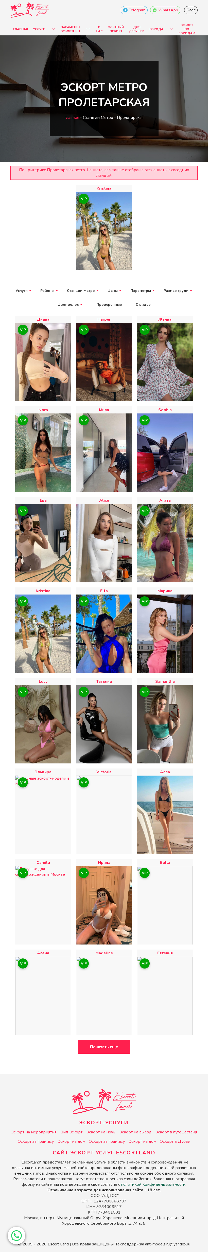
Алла (165, 772)
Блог (190, 10)
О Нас (99, 29)
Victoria (104, 772)
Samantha (165, 681)
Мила (104, 410)
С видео (143, 304)
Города (156, 29)
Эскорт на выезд (135, 1132)
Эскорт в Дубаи (175, 1141)
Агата (165, 500)
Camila (43, 862)
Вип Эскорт (71, 1132)
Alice (104, 500)
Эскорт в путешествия (176, 1132)
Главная (20, 29)
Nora (43, 410)
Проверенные (109, 304)
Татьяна (104, 681)
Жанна (164, 319)
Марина (165, 591)
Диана (43, 319)
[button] (16, 1235)
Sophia (165, 410)
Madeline (104, 953)
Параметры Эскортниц (70, 29)
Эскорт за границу (36, 1141)
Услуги (39, 29)
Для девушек (136, 29)
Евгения (165, 953)
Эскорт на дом (71, 1141)
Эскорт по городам (187, 29)
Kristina (104, 188)
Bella (165, 862)
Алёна (43, 953)
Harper (104, 319)
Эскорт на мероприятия (34, 1132)
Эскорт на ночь (100, 1132)
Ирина (104, 862)
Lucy (43, 681)
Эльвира (43, 772)
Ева (43, 500)
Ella (104, 591)
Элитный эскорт (116, 29)
